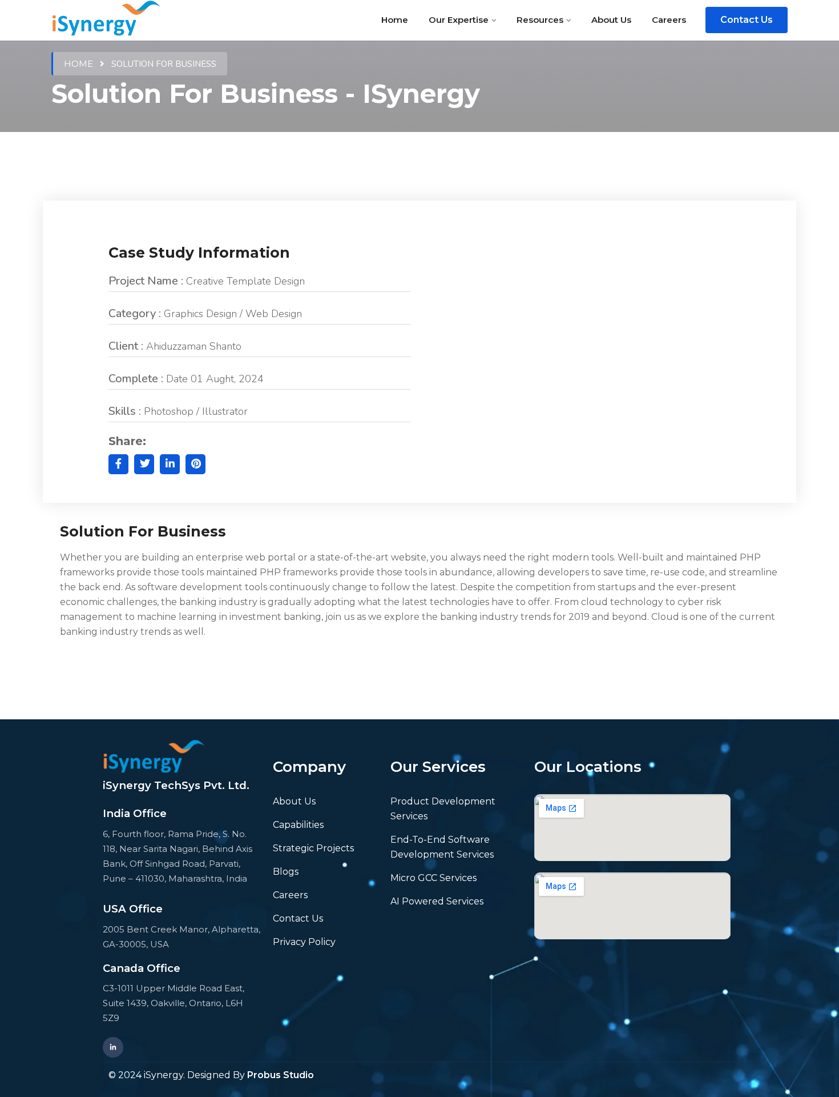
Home (394, 19)
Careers (669, 19)
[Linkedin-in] (113, 1047)
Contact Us (746, 19)
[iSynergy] (106, 19)
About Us (611, 19)
